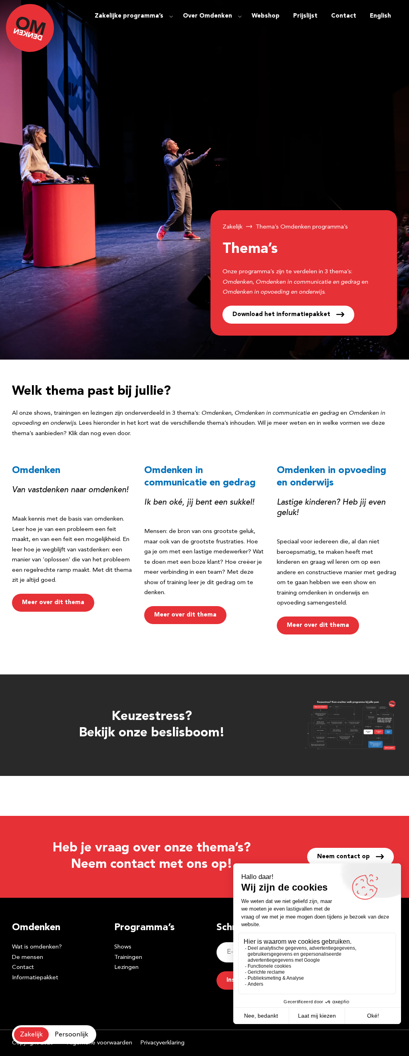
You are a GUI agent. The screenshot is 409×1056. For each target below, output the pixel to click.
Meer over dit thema (53, 603)
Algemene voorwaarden (99, 1043)
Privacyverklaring (162, 1043)
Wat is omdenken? (37, 947)
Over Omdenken (207, 16)
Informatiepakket (35, 978)
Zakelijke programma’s (129, 16)
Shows (122, 947)
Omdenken (36, 470)
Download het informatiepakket (281, 315)
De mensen (27, 958)
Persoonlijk (71, 1034)
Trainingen (128, 958)
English (380, 16)
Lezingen (126, 967)
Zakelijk (232, 227)
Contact (343, 16)
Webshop (266, 16)
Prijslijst (305, 16)
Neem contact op (343, 857)
